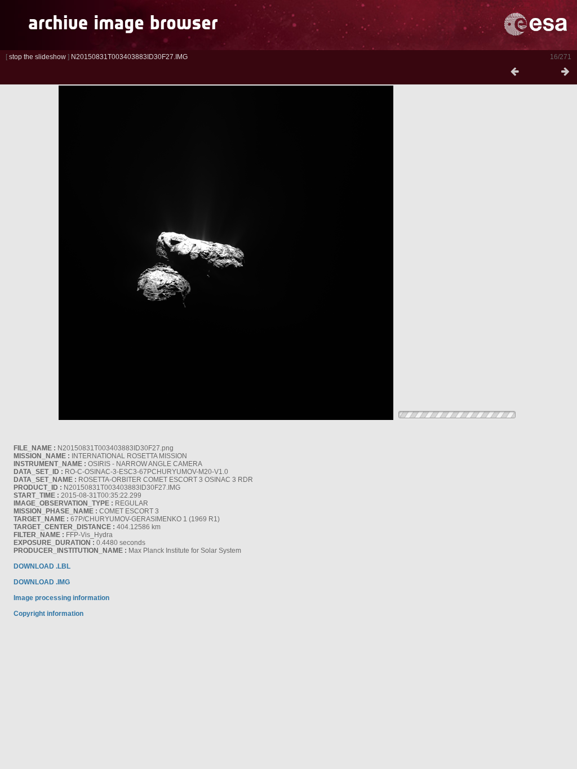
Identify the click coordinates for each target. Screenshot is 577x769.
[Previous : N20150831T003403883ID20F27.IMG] (514, 72)
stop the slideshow (37, 57)
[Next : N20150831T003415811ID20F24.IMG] (565, 72)
